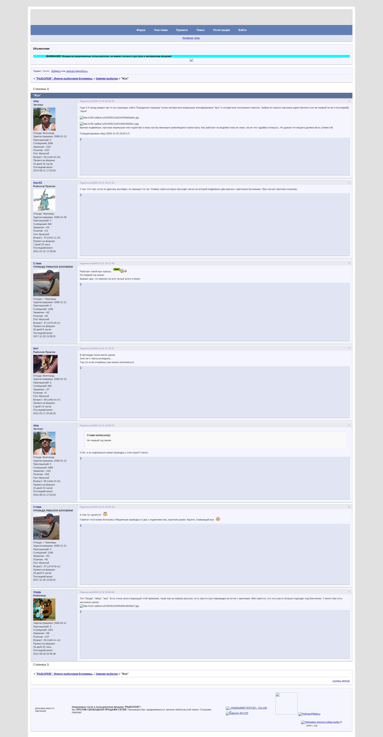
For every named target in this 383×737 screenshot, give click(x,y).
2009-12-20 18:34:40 (103, 101)
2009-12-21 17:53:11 (103, 348)
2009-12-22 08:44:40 (103, 592)
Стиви (37, 263)
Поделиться (86, 101)
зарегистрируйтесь (77, 71)
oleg (36, 101)
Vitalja (37, 592)
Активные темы (191, 38)
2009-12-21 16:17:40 (103, 263)
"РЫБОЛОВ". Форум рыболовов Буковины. (64, 78)
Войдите (56, 71)
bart (35, 348)
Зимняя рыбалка (107, 78)
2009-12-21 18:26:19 (103, 507)
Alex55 (37, 182)
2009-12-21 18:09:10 (103, 425)
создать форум (341, 680)
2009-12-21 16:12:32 (103, 183)
